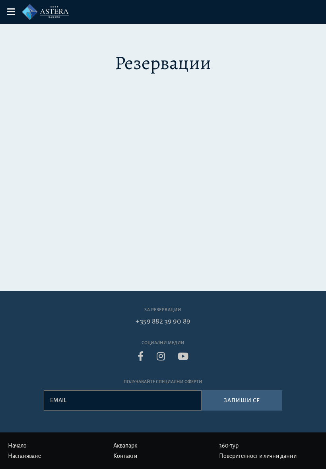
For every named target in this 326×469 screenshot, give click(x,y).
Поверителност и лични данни (258, 456)
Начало (17, 445)
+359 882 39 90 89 (163, 321)
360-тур (229, 445)
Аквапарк (125, 445)
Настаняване (24, 456)
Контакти (125, 456)
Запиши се (242, 400)
